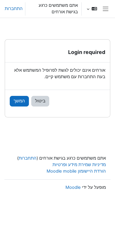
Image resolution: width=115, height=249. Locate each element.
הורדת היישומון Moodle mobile (76, 171)
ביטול (40, 101)
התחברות (14, 8)
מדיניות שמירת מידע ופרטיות (79, 164)
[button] (92, 9)
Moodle (73, 187)
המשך (19, 101)
